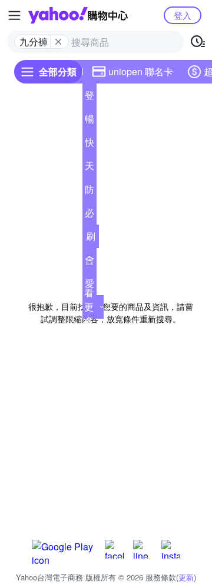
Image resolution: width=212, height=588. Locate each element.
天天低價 (89, 168)
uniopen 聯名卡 (140, 71)
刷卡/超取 (91, 238)
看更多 (89, 307)
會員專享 (89, 262)
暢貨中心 (89, 121)
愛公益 (89, 285)
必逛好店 (89, 215)
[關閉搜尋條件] (58, 41)
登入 (182, 15)
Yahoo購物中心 (78, 15)
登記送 (89, 97)
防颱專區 (89, 191)
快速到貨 (89, 144)
